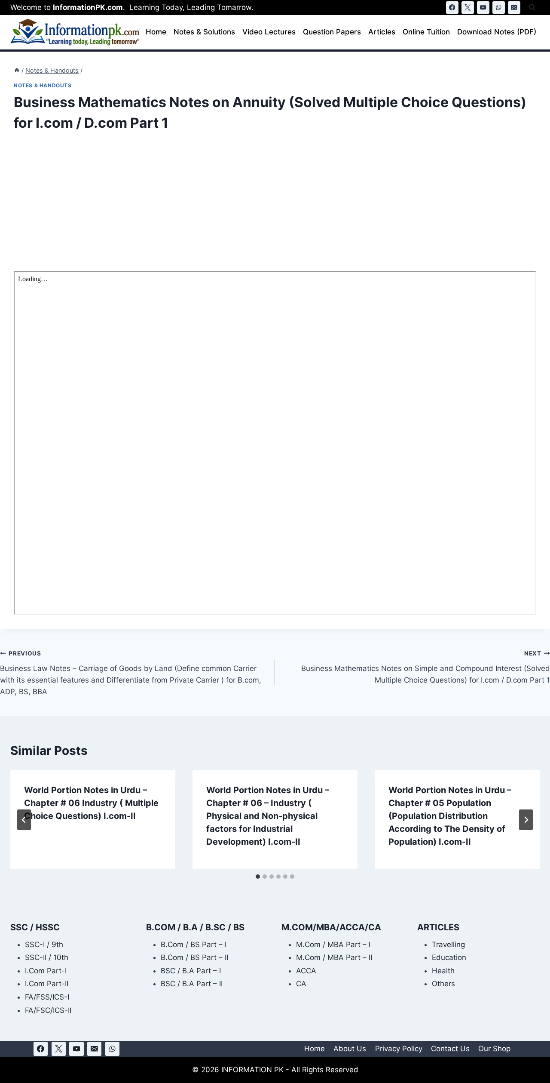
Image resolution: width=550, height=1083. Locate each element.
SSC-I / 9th (44, 944)
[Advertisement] (271, 207)
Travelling (448, 944)
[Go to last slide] (24, 819)
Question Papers (332, 32)
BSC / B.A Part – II (192, 983)
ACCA (306, 970)
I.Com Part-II (46, 983)
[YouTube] (483, 7)
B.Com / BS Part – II (194, 957)
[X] (467, 7)
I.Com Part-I (46, 970)
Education (449, 957)
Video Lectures (269, 32)
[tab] (258, 876)
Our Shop (494, 1048)
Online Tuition (426, 32)
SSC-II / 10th (46, 957)
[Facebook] (452, 7)
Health (443, 970)
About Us (349, 1048)
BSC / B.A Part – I (191, 970)
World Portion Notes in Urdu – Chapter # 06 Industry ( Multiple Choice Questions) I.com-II (91, 803)
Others (443, 983)
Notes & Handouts (43, 85)
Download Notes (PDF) (496, 32)
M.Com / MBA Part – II (334, 957)
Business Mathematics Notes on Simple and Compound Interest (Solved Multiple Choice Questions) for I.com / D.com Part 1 (425, 667)
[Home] (17, 70)
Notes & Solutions (204, 32)
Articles (381, 32)
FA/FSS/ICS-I (47, 997)
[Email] (514, 7)
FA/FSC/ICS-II (48, 1010)
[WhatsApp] (498, 7)
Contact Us (450, 1048)
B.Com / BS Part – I (193, 944)
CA (301, 983)
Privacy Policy (398, 1048)
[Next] (526, 819)
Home (156, 32)
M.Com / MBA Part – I (333, 944)
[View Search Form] (532, 7)
